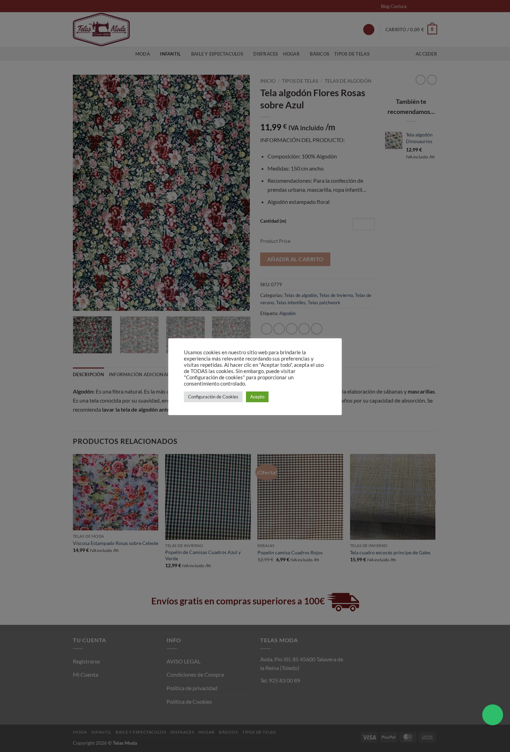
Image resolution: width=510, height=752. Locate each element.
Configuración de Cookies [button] (213, 396)
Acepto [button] (257, 396)
